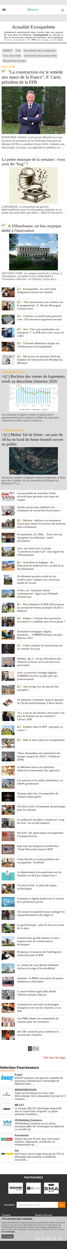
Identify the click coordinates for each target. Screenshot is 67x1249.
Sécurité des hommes (14, 61)
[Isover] (15, 1188)
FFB (18, 50)
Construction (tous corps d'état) (40, 55)
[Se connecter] (62, 9)
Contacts (6, 1215)
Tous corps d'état (12, 55)
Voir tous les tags (54, 1057)
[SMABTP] (51, 1188)
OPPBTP (7, 50)
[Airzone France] (33, 1188)
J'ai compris (7, 1236)
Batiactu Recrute (43, 1215)
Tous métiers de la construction (40, 50)
